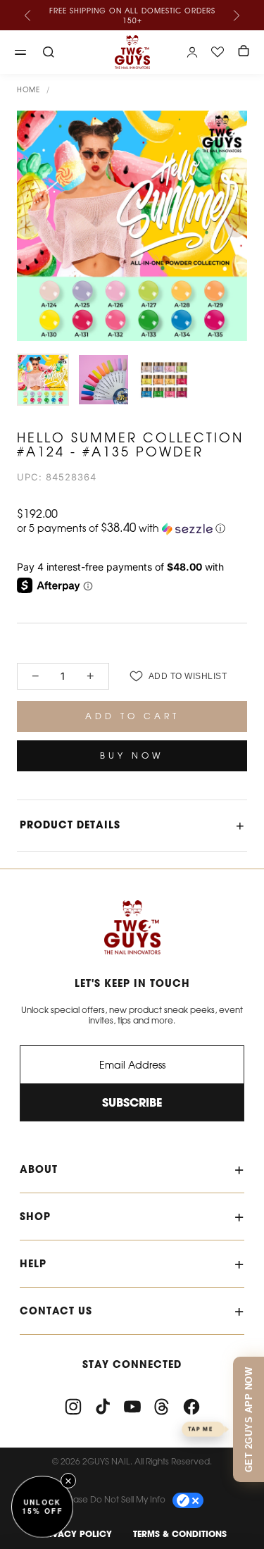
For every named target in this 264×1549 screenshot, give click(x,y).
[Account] (192, 52)
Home (28, 89)
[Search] (48, 52)
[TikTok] (103, 1407)
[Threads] (162, 1407)
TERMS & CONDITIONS (180, 1534)
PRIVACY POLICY (75, 1534)
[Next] (235, 15)
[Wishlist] (217, 52)
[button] (132, 528)
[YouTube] (132, 1407)
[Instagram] (73, 1407)
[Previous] (28, 15)
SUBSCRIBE (132, 1102)
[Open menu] (20, 52)
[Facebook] (191, 1407)
